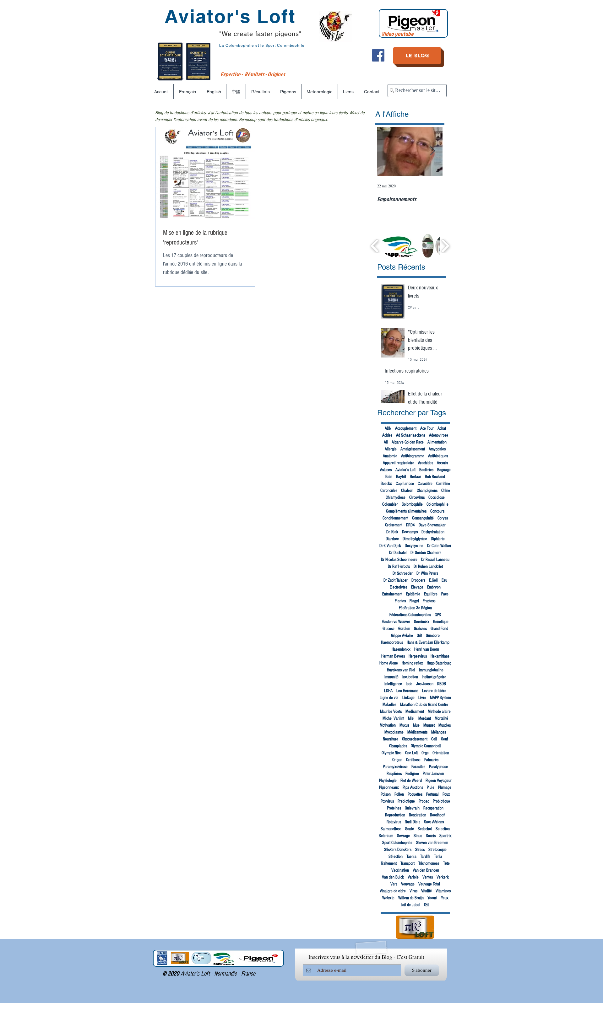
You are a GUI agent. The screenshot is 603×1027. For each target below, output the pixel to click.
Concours (437, 511)
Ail (386, 442)
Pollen (399, 794)
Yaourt (432, 898)
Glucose (388, 628)
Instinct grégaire (434, 677)
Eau (444, 580)
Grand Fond (439, 628)
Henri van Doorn (426, 649)
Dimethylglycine (415, 538)
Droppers (418, 580)
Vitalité (426, 891)
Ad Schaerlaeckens (410, 435)
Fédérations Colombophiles (410, 614)
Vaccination (400, 870)
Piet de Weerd (411, 780)
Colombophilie (437, 504)
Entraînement (392, 594)
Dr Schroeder (403, 573)
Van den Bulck (393, 877)
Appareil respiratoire (398, 462)
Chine (445, 490)
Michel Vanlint (393, 718)
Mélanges (438, 732)
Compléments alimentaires (406, 511)
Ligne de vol (389, 697)
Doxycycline (414, 545)
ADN (388, 428)
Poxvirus (387, 801)
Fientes (400, 601)
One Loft (411, 752)
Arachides (425, 462)
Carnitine (443, 483)
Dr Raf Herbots (399, 566)
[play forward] (445, 246)
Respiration (417, 815)
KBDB (441, 683)
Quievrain (412, 808)
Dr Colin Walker (439, 545)
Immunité (391, 677)
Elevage (417, 587)
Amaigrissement (412, 449)
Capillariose (405, 483)
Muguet (429, 725)
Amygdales (437, 449)
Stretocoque (437, 849)
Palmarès (431, 759)
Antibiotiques (438, 456)
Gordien (404, 628)
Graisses (420, 628)
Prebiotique (406, 801)
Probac (424, 801)
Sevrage (403, 835)
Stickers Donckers (397, 849)
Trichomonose (428, 863)
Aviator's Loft (405, 469)
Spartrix (445, 835)
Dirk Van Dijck (390, 545)
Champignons (427, 490)
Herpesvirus (418, 656)
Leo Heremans (407, 690)
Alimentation (437, 442)
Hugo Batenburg (439, 663)
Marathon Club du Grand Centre (424, 704)
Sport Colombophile (397, 842)
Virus (413, 891)
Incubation (410, 677)
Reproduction (395, 815)
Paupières (394, 773)
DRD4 (410, 525)
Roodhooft (437, 815)
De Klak (392, 532)
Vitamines (443, 891)
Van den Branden (426, 870)
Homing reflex (412, 663)
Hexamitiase (440, 656)
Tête (446, 863)
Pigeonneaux (389, 787)
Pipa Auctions (413, 787)
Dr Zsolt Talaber (395, 580)
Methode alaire (439, 711)
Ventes (427, 877)
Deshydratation (432, 532)
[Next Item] (432, 151)
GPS (438, 614)
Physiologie (388, 780)
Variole (413, 877)
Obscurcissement (414, 739)
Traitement (389, 863)
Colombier (390, 504)
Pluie (430, 787)
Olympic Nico (391, 752)
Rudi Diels (412, 822)
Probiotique (441, 801)
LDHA (388, 690)
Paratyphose (438, 766)
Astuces (386, 469)
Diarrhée (392, 538)
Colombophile (412, 504)
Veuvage (408, 884)
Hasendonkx (401, 649)
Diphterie (438, 538)
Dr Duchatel (398, 552)
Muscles (444, 725)
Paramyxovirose (395, 766)
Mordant (424, 718)
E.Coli (433, 580)
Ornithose (413, 759)
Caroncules (388, 490)
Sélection (395, 856)
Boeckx (386, 483)
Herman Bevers (393, 656)
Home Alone (388, 663)
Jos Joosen (424, 683)
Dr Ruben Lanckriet (428, 566)
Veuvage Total (429, 884)
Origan (397, 759)
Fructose (429, 601)
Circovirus (417, 497)
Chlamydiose (395, 497)
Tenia (438, 856)
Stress (420, 849)
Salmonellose (391, 828)
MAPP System (440, 697)
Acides (387, 435)
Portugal (432, 794)
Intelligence (393, 683)
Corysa (442, 518)
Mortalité (441, 718)
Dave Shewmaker (432, 525)
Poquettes (415, 794)
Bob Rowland (435, 476)
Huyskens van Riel (401, 670)
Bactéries (426, 469)
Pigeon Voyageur (439, 780)
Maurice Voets (391, 711)
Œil (426, 904)
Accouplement (405, 428)
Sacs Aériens (434, 822)
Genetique (440, 621)
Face (444, 594)
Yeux (444, 898)
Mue (416, 725)
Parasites (418, 766)
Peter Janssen (433, 773)
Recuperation (433, 808)
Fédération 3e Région (415, 607)
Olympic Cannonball (426, 746)
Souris (431, 835)
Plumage (444, 787)
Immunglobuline (431, 670)
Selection (443, 828)
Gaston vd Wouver (396, 621)
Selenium (386, 835)
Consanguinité (423, 518)
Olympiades (398, 746)
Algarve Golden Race (408, 442)
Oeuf (444, 739)
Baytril (401, 476)
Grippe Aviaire (402, 635)
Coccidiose (436, 497)
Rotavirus (394, 822)
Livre (422, 697)
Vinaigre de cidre (393, 891)
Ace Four (427, 428)
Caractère (425, 483)
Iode (409, 683)
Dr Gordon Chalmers (425, 552)
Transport (407, 863)
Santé (409, 828)
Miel (411, 718)
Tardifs (425, 856)
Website (388, 898)
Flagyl (414, 601)
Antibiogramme (412, 456)
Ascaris (442, 462)
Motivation (388, 725)
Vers (393, 884)
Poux (446, 794)
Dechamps (410, 532)
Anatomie (390, 456)
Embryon (434, 587)
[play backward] (375, 246)
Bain (388, 476)
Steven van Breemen (432, 842)
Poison (386, 794)
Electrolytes (398, 587)
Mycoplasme (394, 732)
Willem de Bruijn (411, 898)
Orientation (440, 752)
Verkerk (443, 877)
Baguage (444, 469)
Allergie (391, 449)
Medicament (414, 711)
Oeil (434, 739)
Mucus (404, 725)
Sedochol (425, 828)
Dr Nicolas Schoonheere (399, 559)
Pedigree (412, 773)
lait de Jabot (410, 904)
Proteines (394, 808)
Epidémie (413, 594)
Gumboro (433, 635)
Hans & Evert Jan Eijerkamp (428, 642)
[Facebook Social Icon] (378, 55)
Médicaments (417, 732)
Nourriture (390, 739)
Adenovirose (438, 435)
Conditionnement (395, 518)
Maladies (389, 704)
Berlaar (415, 476)
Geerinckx (421, 621)
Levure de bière (434, 690)
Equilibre (430, 594)
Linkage (408, 697)
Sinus (418, 835)
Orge (425, 752)
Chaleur (407, 490)
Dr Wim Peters (427, 573)
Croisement (393, 525)
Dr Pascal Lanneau (435, 559)
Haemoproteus (392, 642)
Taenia (411, 856)
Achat (441, 428)
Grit (419, 635)
